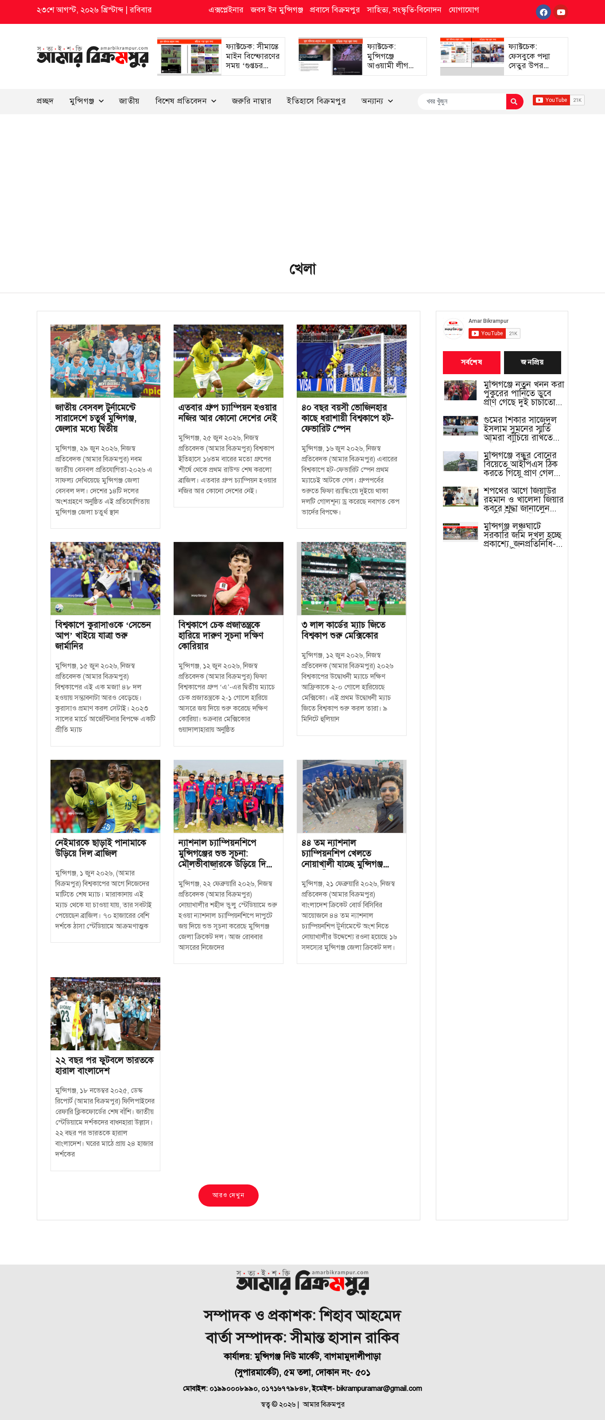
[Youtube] (560, 11)
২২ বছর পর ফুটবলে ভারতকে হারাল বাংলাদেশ (104, 1065)
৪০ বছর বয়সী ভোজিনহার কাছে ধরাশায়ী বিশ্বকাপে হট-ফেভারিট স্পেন (348, 418)
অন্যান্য (372, 101)
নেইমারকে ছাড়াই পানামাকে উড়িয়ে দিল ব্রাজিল (100, 848)
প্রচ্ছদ (45, 101)
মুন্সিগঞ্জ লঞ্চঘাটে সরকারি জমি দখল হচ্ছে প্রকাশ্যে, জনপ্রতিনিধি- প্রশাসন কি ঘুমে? (523, 535)
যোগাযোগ (464, 10)
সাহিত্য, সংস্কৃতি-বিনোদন (404, 10)
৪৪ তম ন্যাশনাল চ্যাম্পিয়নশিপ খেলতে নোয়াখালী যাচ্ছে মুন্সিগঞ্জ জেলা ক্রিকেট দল (342, 858)
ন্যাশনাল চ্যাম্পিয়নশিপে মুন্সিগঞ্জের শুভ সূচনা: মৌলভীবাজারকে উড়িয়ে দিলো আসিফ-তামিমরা (227, 858)
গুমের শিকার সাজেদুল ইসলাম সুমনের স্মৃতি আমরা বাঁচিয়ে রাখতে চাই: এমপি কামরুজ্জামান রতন (524, 429)
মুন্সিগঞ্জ (82, 101)
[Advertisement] (302, 181)
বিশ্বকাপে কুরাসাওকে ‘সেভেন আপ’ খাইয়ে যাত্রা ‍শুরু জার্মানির (103, 635)
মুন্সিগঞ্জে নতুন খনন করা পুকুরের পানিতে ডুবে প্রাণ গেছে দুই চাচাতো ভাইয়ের (524, 393)
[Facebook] (543, 11)
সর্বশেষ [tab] (471, 362)
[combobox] (462, 101)
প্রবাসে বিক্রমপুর (335, 10)
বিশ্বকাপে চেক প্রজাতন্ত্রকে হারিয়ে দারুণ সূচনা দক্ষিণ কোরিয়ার (221, 635)
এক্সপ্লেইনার (226, 10)
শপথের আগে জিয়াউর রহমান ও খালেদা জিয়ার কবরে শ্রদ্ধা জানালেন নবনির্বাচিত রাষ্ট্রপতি (524, 500)
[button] (228, 1195)
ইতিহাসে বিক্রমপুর (316, 101)
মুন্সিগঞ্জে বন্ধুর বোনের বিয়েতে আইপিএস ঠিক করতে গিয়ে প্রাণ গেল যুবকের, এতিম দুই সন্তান (524, 464)
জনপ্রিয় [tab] (532, 362)
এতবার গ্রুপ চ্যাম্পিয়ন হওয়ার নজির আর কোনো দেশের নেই (227, 413)
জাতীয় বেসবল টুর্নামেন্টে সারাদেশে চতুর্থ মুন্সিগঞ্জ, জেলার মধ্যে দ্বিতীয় (95, 418)
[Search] (515, 101)
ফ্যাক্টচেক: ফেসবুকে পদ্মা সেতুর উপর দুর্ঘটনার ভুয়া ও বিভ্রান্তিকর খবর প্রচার (532, 70)
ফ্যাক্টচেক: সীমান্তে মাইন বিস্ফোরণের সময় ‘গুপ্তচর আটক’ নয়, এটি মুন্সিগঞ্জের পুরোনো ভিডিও (253, 70)
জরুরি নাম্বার (252, 101)
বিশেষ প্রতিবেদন (181, 101)
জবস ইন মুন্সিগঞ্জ (277, 10)
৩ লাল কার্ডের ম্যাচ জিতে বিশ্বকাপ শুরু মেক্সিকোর (343, 630)
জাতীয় (129, 101)
